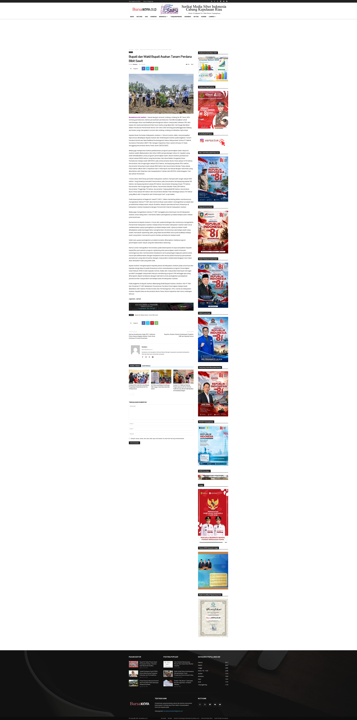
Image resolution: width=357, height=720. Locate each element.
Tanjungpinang (176, 16)
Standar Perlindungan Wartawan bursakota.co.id (186, 718)
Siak (146, 16)
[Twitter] (217, 1)
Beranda (131, 49)
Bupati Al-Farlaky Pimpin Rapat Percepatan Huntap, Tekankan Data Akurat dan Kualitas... (148, 664)
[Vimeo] (220, 1)
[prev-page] (130, 394)
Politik (136, 49)
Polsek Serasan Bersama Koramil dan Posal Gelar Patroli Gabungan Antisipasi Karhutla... (149, 682)
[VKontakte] (223, 1)
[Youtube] (226, 1)
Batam (196, 16)
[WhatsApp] (156, 68)
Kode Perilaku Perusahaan (221, 718)
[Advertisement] (178, 33)
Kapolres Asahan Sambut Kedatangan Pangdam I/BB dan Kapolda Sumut (179, 335)
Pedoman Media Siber (207, 718)
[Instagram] (146, 357)
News (132, 16)
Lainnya (212, 16)
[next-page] (133, 394)
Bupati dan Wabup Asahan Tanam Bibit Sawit (146, 315)
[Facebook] (214, 1)
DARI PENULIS (146, 366)
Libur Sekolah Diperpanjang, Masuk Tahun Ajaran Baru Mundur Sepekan (183, 664)
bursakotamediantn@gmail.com (173, 711)
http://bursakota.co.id (147, 349)
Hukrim (203, 16)
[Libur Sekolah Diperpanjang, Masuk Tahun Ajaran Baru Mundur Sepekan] (168, 664)
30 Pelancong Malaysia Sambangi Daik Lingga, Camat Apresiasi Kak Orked (160, 386)
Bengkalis (162, 16)
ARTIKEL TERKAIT (135, 366)
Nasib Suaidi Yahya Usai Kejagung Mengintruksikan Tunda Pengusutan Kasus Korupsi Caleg (184, 673)
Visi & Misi (163, 718)
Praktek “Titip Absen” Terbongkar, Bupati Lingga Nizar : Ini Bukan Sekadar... (183, 682)
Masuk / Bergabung (148, 1)
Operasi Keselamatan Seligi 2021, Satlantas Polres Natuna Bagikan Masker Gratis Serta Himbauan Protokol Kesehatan (142, 336)
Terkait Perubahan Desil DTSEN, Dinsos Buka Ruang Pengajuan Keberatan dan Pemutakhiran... (149, 673)
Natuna (139, 16)
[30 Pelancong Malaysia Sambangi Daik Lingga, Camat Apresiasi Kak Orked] (161, 377)
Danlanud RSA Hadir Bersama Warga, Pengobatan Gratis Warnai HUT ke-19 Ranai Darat (139, 386)
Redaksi (135, 64)
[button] (211, 1)
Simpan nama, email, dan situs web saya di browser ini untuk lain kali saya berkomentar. (157, 438)
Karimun (153, 16)
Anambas (187, 16)
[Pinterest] (152, 68)
